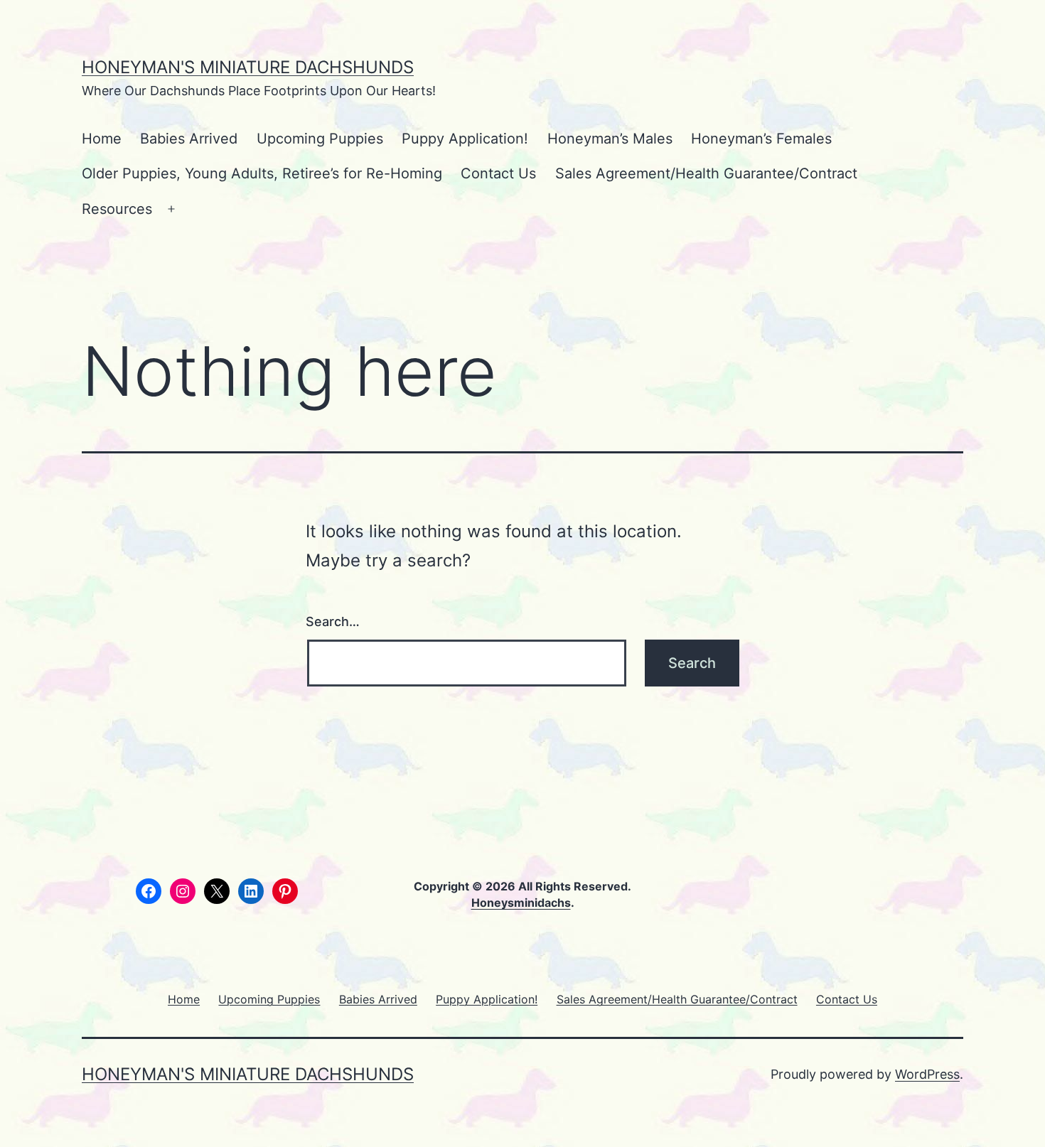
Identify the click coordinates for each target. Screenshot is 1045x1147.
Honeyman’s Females (761, 138)
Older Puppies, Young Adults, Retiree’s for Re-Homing (262, 173)
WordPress (927, 1074)
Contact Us (498, 173)
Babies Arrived (188, 138)
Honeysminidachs (521, 902)
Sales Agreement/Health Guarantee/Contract (706, 173)
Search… (333, 621)
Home (102, 138)
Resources (117, 208)
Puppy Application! (465, 138)
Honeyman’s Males (609, 138)
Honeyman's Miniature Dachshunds (248, 67)
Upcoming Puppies (320, 138)
